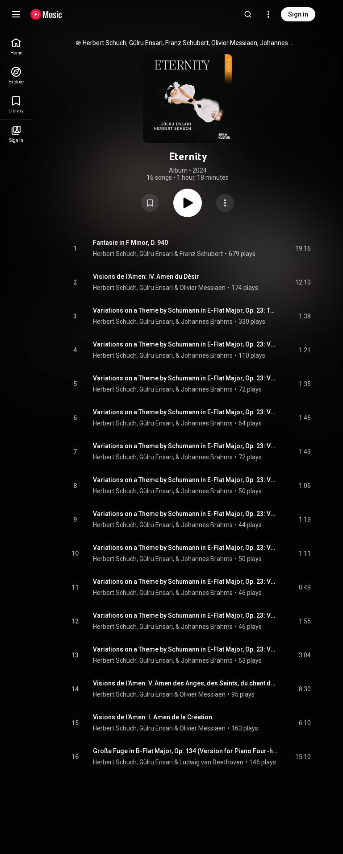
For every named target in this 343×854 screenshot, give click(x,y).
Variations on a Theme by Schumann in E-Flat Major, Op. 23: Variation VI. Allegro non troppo (185, 513)
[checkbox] (304, 248)
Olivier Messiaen (203, 287)
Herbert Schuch (115, 253)
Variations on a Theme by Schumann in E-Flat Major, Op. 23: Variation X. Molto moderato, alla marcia (185, 649)
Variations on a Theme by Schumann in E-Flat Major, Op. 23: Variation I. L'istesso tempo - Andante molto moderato (185, 344)
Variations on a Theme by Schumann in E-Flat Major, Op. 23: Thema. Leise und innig (185, 310)
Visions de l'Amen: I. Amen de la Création (152, 717)
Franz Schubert (201, 253)
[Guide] (16, 14)
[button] (150, 203)
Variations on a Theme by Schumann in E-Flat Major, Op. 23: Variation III (185, 412)
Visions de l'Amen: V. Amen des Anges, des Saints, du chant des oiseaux (185, 683)
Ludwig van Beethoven (211, 762)
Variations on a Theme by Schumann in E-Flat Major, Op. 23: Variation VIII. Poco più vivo (185, 581)
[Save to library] (150, 203)
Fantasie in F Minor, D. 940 (130, 242)
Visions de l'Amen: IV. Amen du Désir (146, 276)
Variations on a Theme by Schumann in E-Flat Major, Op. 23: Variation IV (185, 446)
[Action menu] (225, 203)
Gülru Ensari (156, 253)
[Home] (46, 14)
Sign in (298, 14)
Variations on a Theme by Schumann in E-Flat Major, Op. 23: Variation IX (185, 615)
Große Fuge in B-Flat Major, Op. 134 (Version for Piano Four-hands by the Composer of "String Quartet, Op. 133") (185, 751)
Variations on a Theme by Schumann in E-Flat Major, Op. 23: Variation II (185, 378)
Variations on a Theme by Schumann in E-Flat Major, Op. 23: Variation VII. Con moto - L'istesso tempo (185, 547)
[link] (16, 46)
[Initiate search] (248, 14)
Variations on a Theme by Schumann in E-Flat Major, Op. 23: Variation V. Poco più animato (185, 479)
